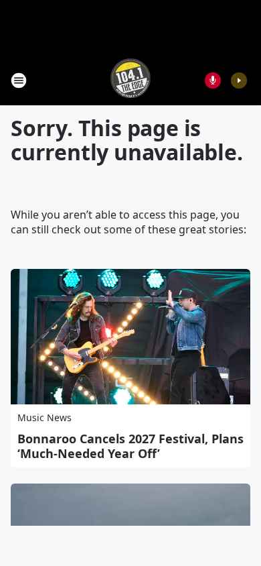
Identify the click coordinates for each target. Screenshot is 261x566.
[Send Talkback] (213, 80)
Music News (44, 417)
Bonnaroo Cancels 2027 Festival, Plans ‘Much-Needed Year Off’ (130, 446)
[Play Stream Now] (239, 80)
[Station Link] (130, 80)
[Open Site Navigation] (19, 80)
